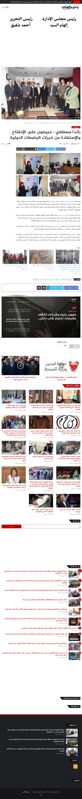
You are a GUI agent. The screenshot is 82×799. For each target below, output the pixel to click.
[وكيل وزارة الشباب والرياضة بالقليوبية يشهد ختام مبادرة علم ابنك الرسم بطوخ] (14, 447)
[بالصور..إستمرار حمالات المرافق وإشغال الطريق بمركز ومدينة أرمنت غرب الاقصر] (68, 447)
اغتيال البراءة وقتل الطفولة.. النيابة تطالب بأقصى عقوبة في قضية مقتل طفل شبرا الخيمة (51, 628)
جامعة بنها (55, 226)
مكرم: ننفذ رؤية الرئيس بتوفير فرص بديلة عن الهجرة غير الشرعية (14, 486)
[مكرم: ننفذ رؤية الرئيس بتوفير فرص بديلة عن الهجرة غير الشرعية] (14, 474)
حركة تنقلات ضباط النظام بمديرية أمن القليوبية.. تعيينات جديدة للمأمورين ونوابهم (58, 316)
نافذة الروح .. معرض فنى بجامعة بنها (15, 265)
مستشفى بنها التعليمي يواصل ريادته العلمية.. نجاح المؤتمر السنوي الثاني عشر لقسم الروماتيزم (36, 609)
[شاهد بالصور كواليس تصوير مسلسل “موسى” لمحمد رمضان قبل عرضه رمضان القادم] (41, 422)
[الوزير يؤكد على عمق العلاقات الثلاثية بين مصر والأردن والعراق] (14, 396)
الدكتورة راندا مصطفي (67, 201)
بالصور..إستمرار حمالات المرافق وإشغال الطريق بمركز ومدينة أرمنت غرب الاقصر (69, 458)
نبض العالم (74, 143)
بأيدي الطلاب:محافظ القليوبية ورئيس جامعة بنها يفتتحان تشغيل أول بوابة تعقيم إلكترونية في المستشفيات (69, 267)
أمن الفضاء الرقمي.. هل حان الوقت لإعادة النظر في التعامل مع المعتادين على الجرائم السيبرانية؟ (36, 634)
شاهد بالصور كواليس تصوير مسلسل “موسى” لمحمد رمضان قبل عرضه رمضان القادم (41, 433)
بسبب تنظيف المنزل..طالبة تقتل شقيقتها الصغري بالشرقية (42, 510)
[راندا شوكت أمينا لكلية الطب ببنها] (41, 257)
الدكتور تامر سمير (64, 215)
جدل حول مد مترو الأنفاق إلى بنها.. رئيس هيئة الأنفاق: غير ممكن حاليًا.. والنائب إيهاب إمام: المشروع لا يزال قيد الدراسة (34, 654)
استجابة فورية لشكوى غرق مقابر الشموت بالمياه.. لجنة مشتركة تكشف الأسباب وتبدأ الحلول (37, 643)
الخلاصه (76, 780)
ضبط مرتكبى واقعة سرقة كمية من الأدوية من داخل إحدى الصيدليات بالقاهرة (41, 407)
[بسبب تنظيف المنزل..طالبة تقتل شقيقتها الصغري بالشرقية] (41, 500)
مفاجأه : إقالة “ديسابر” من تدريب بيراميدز (69, 510)
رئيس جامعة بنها (49, 279)
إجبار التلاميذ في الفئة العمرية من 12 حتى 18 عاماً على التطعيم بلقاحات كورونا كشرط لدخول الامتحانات (14, 433)
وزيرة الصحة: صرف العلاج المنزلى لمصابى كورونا (42, 457)
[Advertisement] (41, 49)
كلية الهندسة (36, 279)
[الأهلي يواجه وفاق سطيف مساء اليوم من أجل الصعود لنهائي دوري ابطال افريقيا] (68, 473)
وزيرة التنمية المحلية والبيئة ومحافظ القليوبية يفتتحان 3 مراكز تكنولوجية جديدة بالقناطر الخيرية (36, 590)
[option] (41, 316)
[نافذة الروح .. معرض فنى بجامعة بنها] (14, 257)
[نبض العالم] (70, 7)
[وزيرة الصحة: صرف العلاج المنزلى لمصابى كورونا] (41, 447)
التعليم (73, 127)
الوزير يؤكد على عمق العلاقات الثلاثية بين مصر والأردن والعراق (16, 406)
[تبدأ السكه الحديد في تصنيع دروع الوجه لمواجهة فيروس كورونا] (68, 422)
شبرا (42, 279)
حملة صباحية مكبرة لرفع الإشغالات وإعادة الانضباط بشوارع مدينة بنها (45, 599)
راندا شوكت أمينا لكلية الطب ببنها (43, 265)
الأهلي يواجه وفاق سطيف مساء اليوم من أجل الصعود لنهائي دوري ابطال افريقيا (68, 484)
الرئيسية (76, 122)
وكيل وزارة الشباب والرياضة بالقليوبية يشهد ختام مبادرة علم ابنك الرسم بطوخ (14, 458)
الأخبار (71, 122)
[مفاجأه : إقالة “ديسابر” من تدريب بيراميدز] (68, 500)
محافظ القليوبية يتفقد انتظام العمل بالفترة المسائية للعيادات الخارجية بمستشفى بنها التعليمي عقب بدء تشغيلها (35, 572)
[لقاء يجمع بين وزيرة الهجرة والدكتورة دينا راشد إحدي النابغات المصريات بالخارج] (68, 396)
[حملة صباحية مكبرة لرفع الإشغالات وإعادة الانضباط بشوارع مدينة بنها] (74, 603)
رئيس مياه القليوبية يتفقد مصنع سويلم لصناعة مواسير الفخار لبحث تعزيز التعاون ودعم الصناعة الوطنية (36, 582)
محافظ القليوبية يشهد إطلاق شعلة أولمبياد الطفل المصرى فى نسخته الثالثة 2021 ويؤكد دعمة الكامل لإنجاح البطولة (41, 485)
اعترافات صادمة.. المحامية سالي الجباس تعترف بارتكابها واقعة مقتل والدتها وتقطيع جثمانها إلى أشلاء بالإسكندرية (35, 619)
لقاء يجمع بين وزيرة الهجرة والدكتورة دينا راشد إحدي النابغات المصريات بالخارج (69, 407)
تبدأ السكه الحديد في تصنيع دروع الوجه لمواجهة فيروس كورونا (69, 432)
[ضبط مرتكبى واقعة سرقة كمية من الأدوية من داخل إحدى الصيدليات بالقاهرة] (41, 396)
